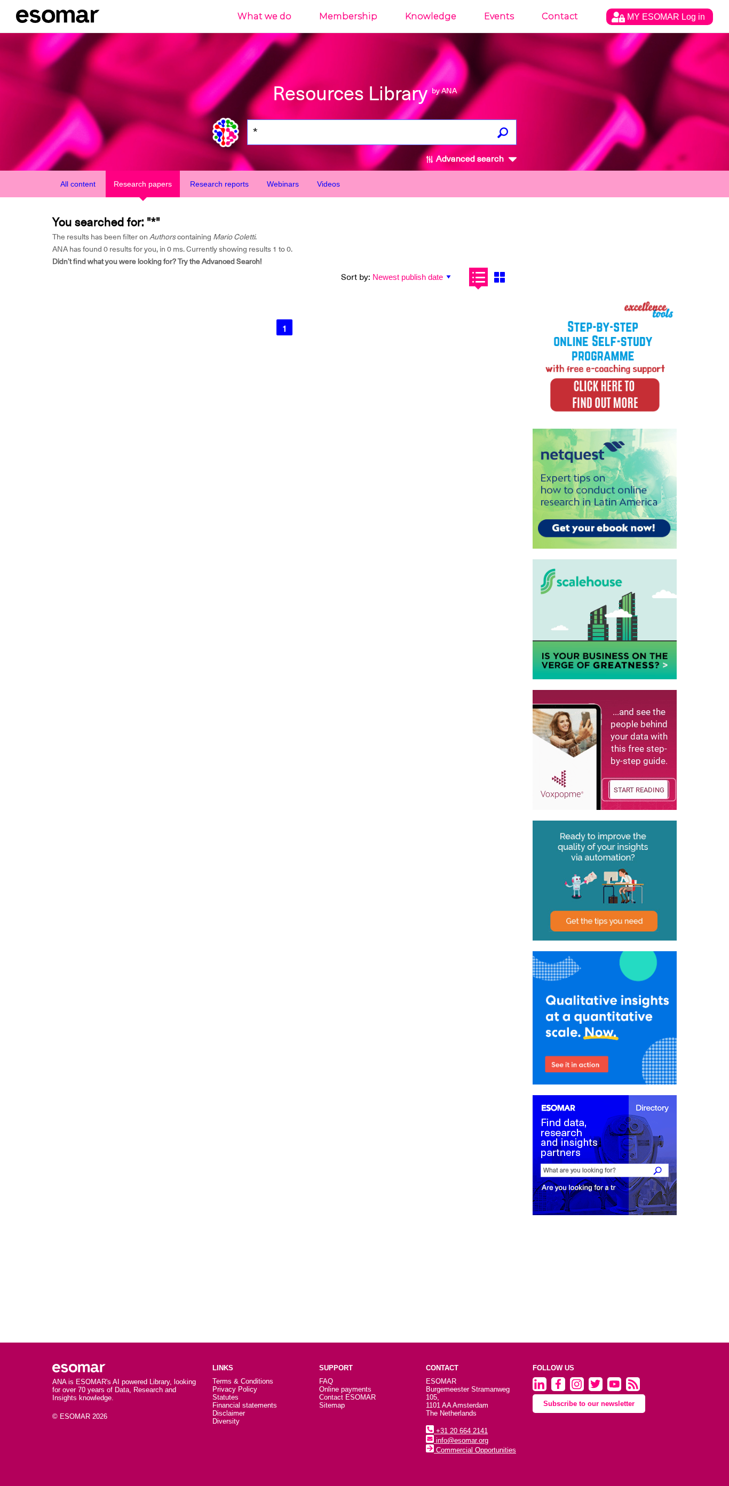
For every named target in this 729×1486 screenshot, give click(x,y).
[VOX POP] (605, 750)
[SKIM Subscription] (605, 881)
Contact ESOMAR (347, 1397)
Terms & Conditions (242, 1381)
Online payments (345, 1389)
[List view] (478, 277)
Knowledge (430, 16)
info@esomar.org (461, 1440)
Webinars (283, 184)
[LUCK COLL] (605, 619)
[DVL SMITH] (605, 358)
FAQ (326, 1381)
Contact (560, 16)
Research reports (219, 184)
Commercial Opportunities (475, 1450)
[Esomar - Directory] (605, 1155)
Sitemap (332, 1405)
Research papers (143, 184)
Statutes (225, 1397)
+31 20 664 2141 (461, 1431)
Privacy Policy (234, 1389)
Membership (348, 16)
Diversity (226, 1421)
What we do (264, 16)
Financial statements (244, 1405)
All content (78, 184)
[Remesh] (605, 1018)
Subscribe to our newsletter (589, 1404)
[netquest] (605, 489)
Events (499, 16)
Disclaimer (228, 1413)
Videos (328, 184)
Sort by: (355, 277)
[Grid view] (499, 277)
